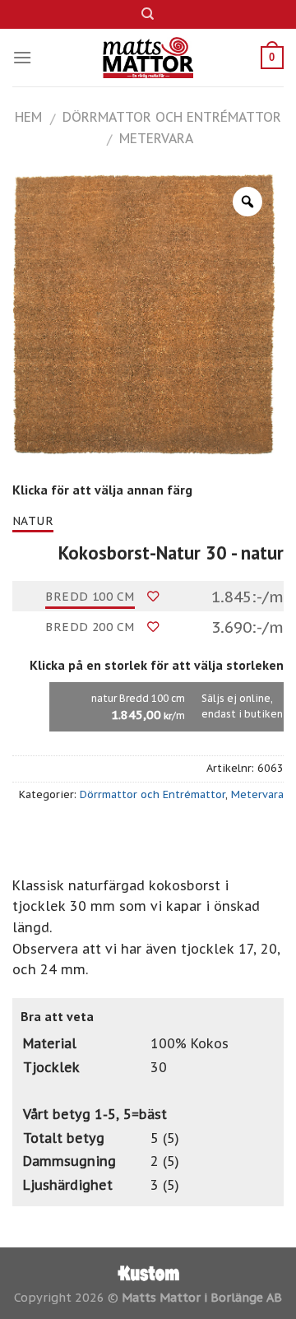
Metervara (156, 138)
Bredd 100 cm (89, 596)
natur (32, 520)
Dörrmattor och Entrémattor (171, 117)
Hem (28, 117)
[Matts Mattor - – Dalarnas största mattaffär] (148, 57)
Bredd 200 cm (89, 627)
